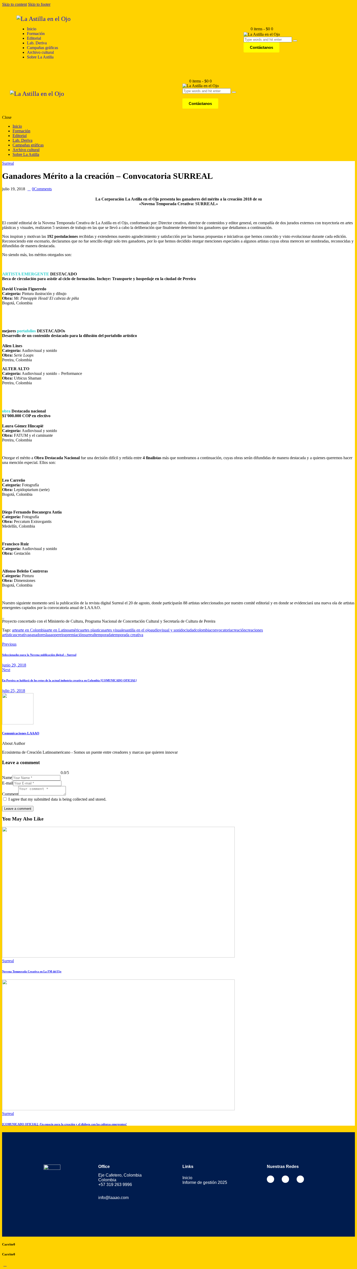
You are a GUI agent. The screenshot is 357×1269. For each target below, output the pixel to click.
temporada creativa (127, 635)
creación (239, 630)
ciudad (190, 630)
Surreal (8, 163)
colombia (203, 630)
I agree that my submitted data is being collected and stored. (57, 799)
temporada (103, 635)
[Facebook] (270, 1179)
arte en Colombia (32, 630)
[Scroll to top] (5, 1264)
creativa (22, 635)
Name (7, 777)
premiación (75, 635)
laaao (50, 635)
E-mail (7, 783)
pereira (60, 635)
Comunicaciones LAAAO (20, 733)
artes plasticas (93, 630)
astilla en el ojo (138, 630)
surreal (89, 635)
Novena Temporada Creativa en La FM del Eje (31, 971)
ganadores (37, 635)
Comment (10, 794)
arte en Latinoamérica (64, 630)
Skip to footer (39, 4)
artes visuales (115, 630)
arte (15, 630)
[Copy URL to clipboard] (22, 639)
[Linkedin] (300, 1179)
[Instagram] (285, 1179)
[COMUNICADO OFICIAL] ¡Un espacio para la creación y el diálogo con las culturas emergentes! (64, 1124)
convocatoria (221, 630)
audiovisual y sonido (168, 630)
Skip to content (14, 4)
